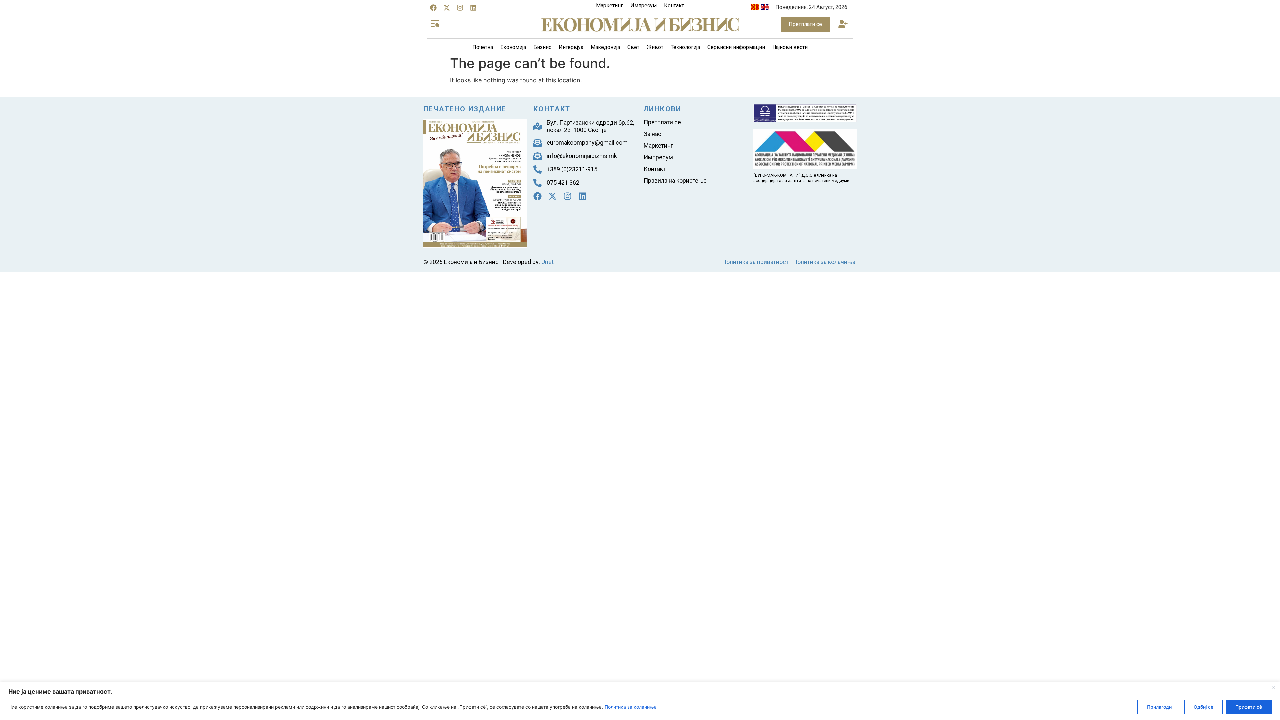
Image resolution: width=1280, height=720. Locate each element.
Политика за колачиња (631, 707)
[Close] (1273, 687)
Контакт (674, 5)
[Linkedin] (473, 7)
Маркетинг (609, 5)
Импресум (643, 5)
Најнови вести (790, 47)
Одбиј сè (1203, 707)
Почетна (482, 47)
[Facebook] (433, 7)
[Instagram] (460, 7)
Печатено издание (464, 109)
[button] (842, 24)
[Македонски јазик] (755, 8)
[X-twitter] (446, 7)
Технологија (685, 47)
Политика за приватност (755, 261)
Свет (633, 47)
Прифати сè (1248, 707)
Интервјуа (571, 47)
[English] (765, 8)
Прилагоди (1159, 707)
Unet (547, 261)
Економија (513, 47)
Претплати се (662, 122)
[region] (640, 701)
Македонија (605, 47)
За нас (652, 133)
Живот (655, 47)
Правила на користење (675, 180)
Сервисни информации (736, 47)
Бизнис (542, 47)
